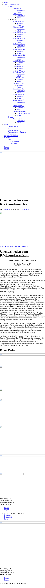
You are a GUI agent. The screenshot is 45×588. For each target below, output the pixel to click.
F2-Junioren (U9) (18, 83)
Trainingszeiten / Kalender (17, 132)
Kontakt (7, 138)
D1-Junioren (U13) (19, 49)
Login (6, 519)
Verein (6, 124)
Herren (10, 6)
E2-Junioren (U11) (19, 66)
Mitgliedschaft (13, 130)
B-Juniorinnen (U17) (19, 32)
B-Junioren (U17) (18, 27)
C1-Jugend (25, 209)
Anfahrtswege (13, 143)
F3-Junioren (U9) (18, 89)
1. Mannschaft (17, 8)
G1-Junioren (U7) (18, 94)
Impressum (7, 515)
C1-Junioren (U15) (19, 38)
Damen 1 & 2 (17, 119)
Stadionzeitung (13, 126)
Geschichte (12, 134)
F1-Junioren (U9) (18, 77)
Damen (10, 117)
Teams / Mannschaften (11, 4)
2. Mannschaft (17, 14)
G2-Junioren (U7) (18, 100)
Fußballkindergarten (19, 111)
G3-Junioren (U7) (18, 106)
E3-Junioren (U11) (19, 72)
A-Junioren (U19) (18, 21)
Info (9, 139)
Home (6, 2)
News (19, 12)
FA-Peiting (6, 209)
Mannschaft (20, 10)
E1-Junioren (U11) (19, 61)
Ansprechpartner (13, 141)
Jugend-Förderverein (11, 136)
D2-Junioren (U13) (19, 55)
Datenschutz (8, 517)
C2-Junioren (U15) (19, 44)
